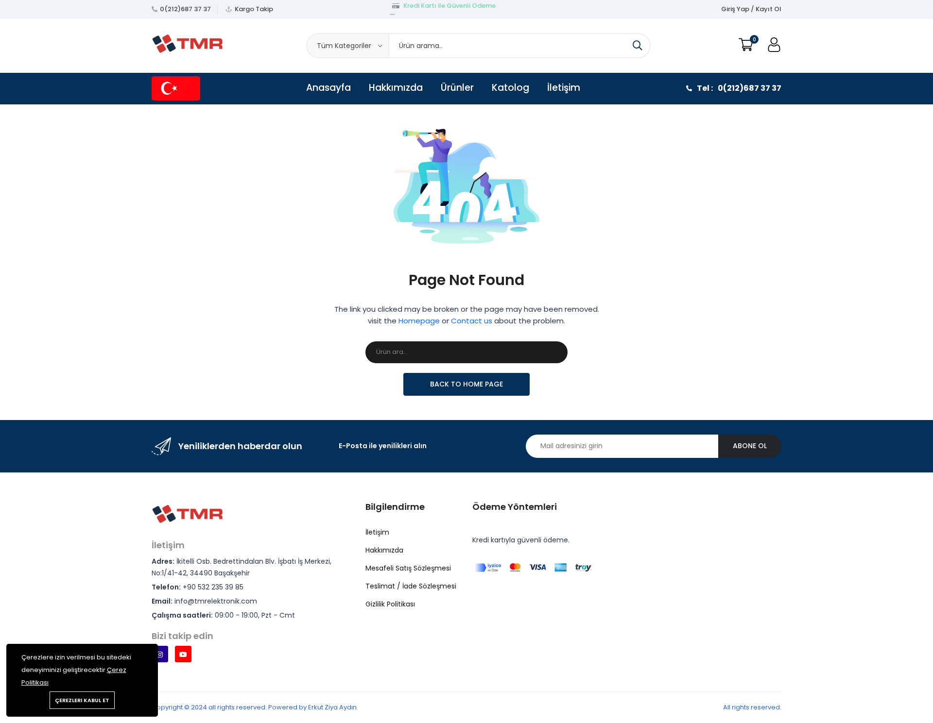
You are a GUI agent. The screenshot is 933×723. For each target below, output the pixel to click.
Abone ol (750, 446)
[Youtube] (183, 654)
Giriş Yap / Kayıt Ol (751, 9)
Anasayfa (328, 87)
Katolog (510, 87)
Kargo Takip (254, 9)
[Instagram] (160, 654)
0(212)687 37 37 (185, 9)
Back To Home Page (466, 384)
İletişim (563, 87)
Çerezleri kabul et (82, 700)
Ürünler (457, 87)
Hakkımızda (396, 87)
